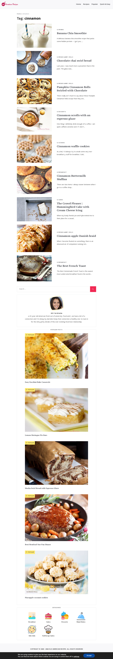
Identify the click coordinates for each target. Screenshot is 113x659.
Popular (95, 4)
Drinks (61, 30)
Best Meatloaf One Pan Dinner (38, 544)
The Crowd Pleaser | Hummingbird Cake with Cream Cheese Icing (73, 207)
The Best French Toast (71, 266)
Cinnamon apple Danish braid (76, 236)
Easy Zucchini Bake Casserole (37, 382)
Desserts (62, 112)
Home (78, 4)
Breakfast (63, 172)
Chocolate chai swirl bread (74, 60)
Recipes (86, 4)
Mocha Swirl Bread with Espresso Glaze (42, 488)
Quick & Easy (105, 4)
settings (76, 657)
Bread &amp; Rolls (66, 57)
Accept (89, 655)
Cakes (61, 200)
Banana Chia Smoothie (72, 33)
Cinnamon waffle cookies (73, 146)
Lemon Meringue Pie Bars (36, 435)
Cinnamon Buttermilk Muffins (71, 177)
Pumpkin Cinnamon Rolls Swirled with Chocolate (73, 88)
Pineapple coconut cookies (36, 597)
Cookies (62, 143)
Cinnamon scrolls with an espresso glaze (73, 116)
